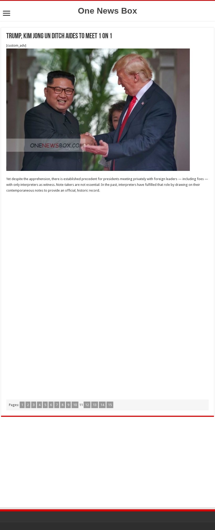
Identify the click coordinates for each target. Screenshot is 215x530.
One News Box (107, 10)
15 (110, 405)
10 (75, 405)
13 (94, 405)
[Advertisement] (107, 235)
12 (87, 405)
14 (102, 405)
